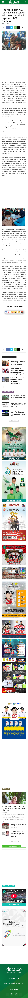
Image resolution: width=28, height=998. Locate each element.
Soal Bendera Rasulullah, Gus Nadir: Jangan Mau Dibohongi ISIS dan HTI (18, 405)
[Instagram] (11, 994)
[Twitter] (16, 994)
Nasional (4, 364)
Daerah (3, 372)
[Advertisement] (14, 66)
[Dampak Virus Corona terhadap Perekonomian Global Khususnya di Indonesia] (14, 798)
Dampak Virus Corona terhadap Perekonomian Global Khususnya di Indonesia (13, 808)
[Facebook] (7, 994)
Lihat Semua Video (14, 904)
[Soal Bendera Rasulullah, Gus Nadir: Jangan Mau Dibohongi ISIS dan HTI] (5, 405)
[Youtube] (20, 994)
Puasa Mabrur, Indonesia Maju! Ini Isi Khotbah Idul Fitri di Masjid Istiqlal (17, 362)
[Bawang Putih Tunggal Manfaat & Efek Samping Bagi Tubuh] (5, 826)
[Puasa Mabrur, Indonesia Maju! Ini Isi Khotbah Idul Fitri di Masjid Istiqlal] (5, 363)
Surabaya (4, 381)
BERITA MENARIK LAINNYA (9, 357)
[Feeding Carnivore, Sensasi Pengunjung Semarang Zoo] (5, 397)
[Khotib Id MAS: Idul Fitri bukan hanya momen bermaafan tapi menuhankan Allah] (5, 379)
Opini (3, 803)
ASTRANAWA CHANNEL (8, 886)
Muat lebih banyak (13, 420)
